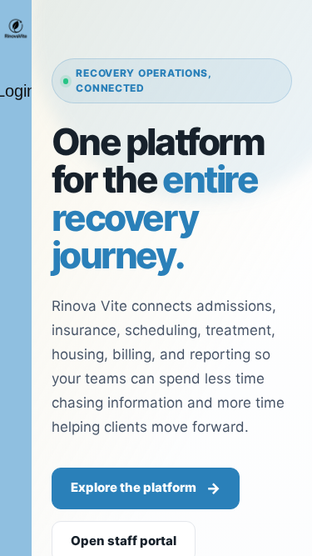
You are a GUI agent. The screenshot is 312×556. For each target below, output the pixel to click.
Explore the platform (145, 488)
